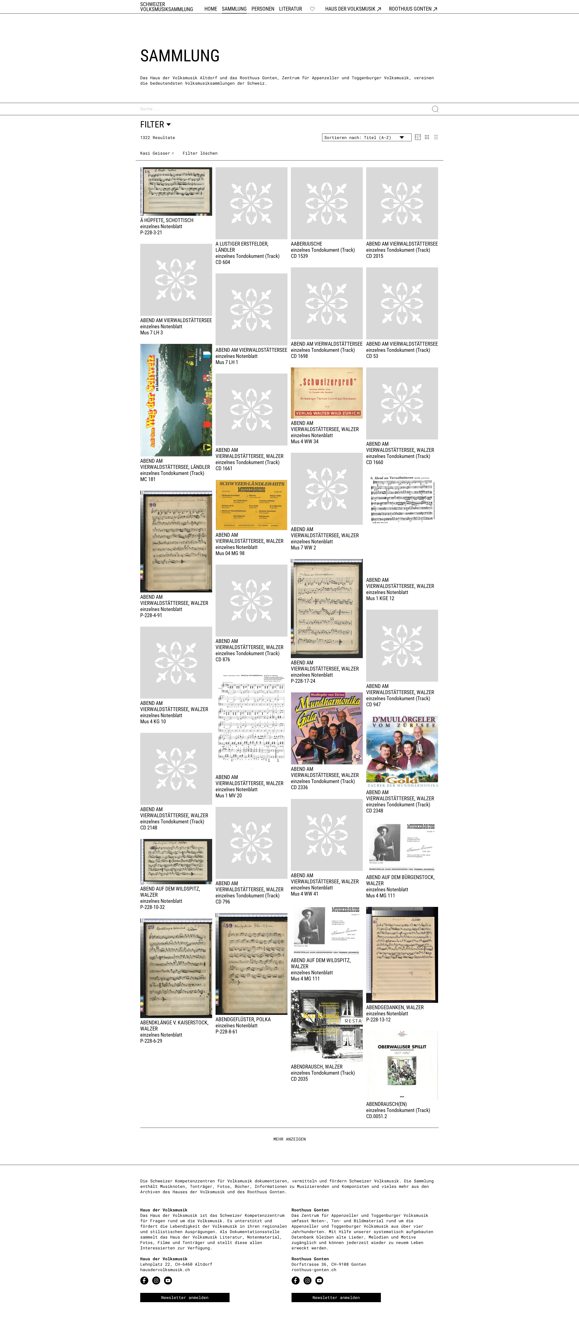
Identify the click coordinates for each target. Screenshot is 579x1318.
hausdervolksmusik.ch (165, 1269)
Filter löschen (200, 153)
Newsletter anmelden (185, 1297)
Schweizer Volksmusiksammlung (166, 7)
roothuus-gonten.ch (314, 1269)
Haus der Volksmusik (350, 9)
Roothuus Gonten (410, 9)
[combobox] (284, 109)
